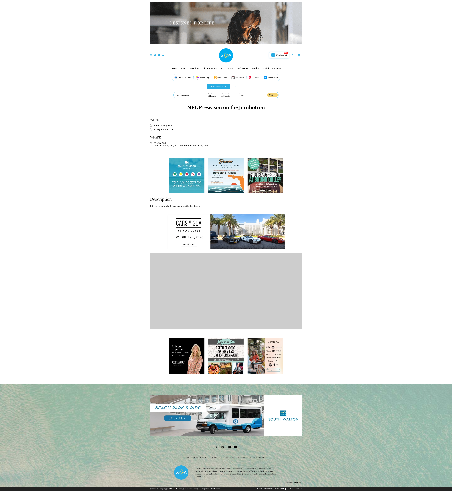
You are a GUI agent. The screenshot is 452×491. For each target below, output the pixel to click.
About (259, 489)
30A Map (255, 78)
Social (265, 68)
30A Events (239, 78)
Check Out (225, 94)
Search (272, 95)
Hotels (238, 86)
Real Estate (242, 68)
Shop (183, 68)
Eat (222, 68)
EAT (226, 457)
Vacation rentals (218, 86)
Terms (290, 489)
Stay (230, 68)
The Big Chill (160, 143)
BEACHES (204, 457)
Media (255, 68)
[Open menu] (299, 55)
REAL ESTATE (241, 457)
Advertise (279, 489)
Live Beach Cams (184, 78)
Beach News (273, 78)
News (174, 68)
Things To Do (209, 68)
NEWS (195, 457)
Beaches (194, 68)
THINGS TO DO (216, 457)
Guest (241, 94)
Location (180, 94)
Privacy (298, 489)
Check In (211, 94)
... (214, 96)
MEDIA (252, 457)
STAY (232, 457)
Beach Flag (204, 78)
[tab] (218, 86)
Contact (276, 68)
